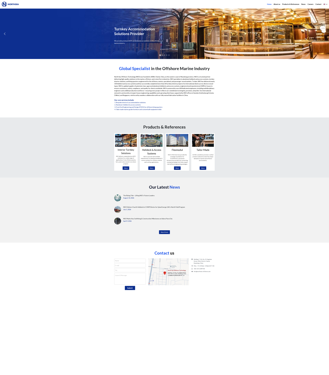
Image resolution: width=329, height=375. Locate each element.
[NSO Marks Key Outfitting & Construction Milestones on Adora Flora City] (117, 221)
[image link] (126, 140)
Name (117, 261)
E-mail (117, 265)
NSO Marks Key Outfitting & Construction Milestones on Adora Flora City (147, 219)
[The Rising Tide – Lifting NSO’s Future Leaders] (117, 197)
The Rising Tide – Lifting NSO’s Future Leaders (139, 196)
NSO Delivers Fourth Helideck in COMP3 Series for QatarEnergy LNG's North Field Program (154, 207)
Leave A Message (121, 275)
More (126, 168)
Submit (130, 288)
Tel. (116, 270)
